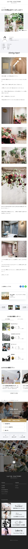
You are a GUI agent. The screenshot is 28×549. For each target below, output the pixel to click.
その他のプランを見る (14, 393)
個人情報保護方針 (4, 489)
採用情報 (3, 487)
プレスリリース (4, 493)
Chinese (17, 487)
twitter (23, 286)
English (16, 485)
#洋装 (8, 48)
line (26, 286)
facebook (21, 286)
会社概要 (3, 485)
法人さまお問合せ (4, 491)
